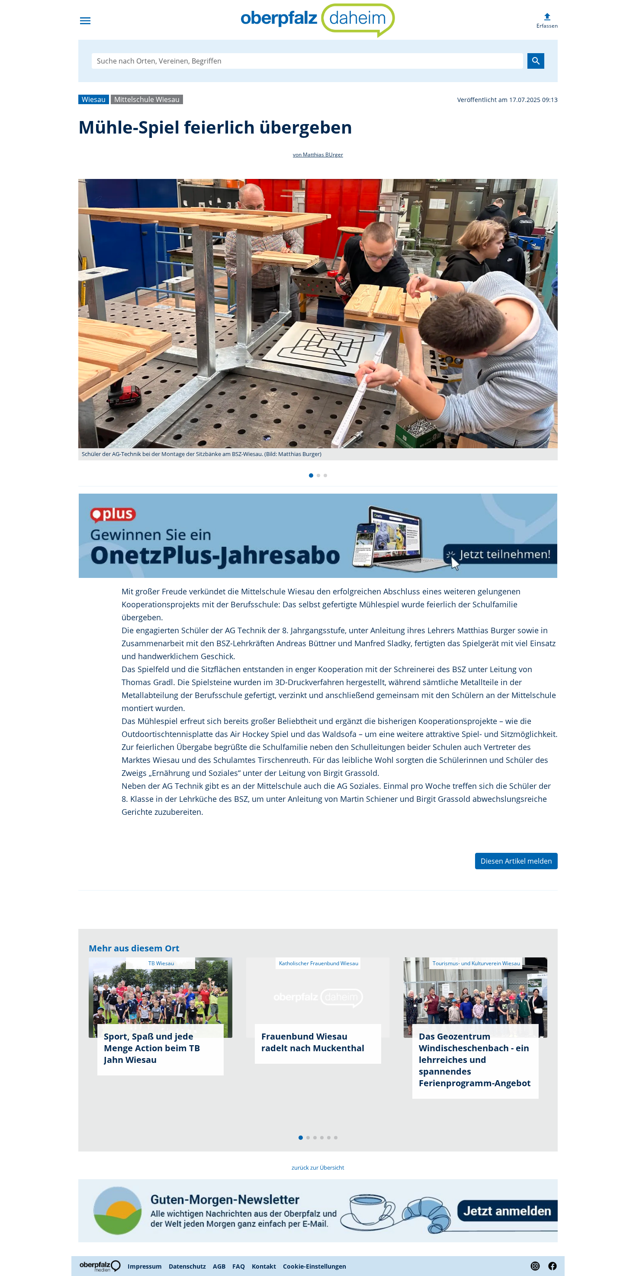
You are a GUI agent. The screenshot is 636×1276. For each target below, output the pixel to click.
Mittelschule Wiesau (147, 99)
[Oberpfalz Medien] (101, 1266)
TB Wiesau (160, 963)
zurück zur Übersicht (318, 1167)
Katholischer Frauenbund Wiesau (318, 963)
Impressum (145, 1266)
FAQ (238, 1266)
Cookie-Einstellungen (314, 1266)
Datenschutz (187, 1266)
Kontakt (264, 1266)
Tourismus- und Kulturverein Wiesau (475, 963)
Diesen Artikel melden (516, 861)
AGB (219, 1266)
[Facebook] (551, 1266)
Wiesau (94, 99)
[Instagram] (535, 1266)
